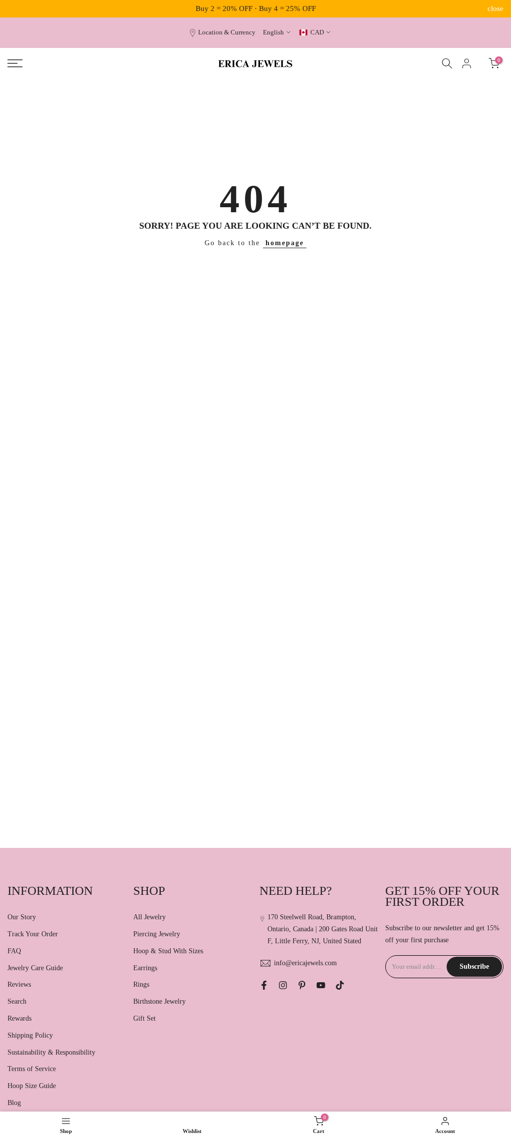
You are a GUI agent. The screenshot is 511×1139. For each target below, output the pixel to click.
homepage (284, 243)
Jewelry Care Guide (35, 968)
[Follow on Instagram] (282, 985)
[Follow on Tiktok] (339, 985)
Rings (141, 984)
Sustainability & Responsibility (51, 1052)
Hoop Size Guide (31, 1086)
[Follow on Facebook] (263, 985)
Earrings (145, 968)
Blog (14, 1103)
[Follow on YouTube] (320, 985)
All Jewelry (149, 917)
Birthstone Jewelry (159, 1001)
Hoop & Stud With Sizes (168, 951)
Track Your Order (32, 934)
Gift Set (144, 1018)
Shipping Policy (30, 1035)
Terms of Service (31, 1069)
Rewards (19, 1018)
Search (16, 1001)
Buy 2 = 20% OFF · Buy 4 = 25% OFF (256, 8)
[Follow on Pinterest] (301, 985)
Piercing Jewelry (156, 934)
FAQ (14, 951)
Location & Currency (227, 32)
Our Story (21, 917)
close (15, 8)
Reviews (19, 984)
